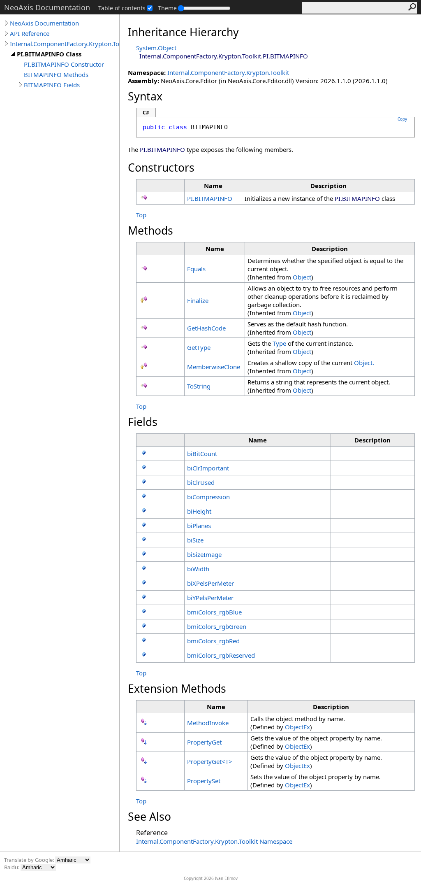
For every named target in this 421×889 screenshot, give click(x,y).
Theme (167, 8)
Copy (402, 119)
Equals (196, 269)
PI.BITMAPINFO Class (49, 54)
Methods (150, 230)
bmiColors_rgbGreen (216, 626)
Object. (364, 362)
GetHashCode (206, 328)
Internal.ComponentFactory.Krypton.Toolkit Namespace (214, 841)
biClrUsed (201, 482)
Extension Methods (177, 688)
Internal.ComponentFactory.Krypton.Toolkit (64, 44)
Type (279, 343)
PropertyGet (204, 742)
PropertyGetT (209, 761)
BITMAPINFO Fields (52, 85)
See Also (149, 816)
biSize (195, 540)
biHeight (199, 511)
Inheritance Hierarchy (183, 32)
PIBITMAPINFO (209, 198)
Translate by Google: (29, 859)
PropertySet (203, 781)
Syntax (145, 96)
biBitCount (202, 453)
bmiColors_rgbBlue (214, 612)
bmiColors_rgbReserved (221, 655)
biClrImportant (208, 468)
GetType (198, 347)
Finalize (197, 300)
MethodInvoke (208, 723)
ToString (198, 386)
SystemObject (156, 48)
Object (302, 277)
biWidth (198, 569)
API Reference (29, 33)
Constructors (161, 167)
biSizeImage (204, 554)
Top (141, 215)
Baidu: (12, 867)
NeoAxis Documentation (44, 23)
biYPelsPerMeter (210, 597)
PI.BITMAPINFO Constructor (64, 64)
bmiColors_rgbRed (213, 641)
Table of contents (122, 8)
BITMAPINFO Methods (56, 74)
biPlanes (199, 525)
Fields (142, 421)
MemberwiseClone (213, 367)
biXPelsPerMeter (210, 583)
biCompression (208, 497)
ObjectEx (297, 727)
